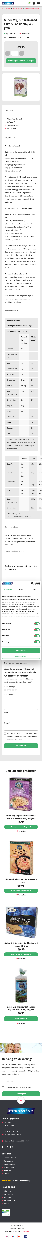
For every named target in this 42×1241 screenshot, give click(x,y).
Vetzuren (7, 1204)
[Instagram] (11, 1146)
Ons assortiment (10, 1158)
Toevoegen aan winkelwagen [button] (20, 827)
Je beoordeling (10, 695)
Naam (6, 713)
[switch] (37, 629)
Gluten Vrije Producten (32, 9)
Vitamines (7, 1191)
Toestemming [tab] (7, 589)
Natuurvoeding (17, 9)
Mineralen (7, 1197)
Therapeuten (8, 1161)
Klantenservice (9, 1164)
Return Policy (8, 1170)
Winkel (8, 9)
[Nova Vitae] (9, 3)
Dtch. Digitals (25, 1231)
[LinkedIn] (7, 1146)
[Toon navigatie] (38, 3)
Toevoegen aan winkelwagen (21, 61)
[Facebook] (3, 1146)
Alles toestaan (21, 650)
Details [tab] (21, 589)
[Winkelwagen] (34, 3)
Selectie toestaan (21, 656)
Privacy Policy (9, 1167)
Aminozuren (8, 1194)
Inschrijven (21, 1094)
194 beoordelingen (24, 1181)
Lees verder (20, 1019)
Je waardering (9, 687)
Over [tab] (34, 589)
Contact (6, 1174)
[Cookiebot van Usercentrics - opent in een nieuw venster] (31, 583)
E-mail (7, 723)
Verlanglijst (26, 34)
